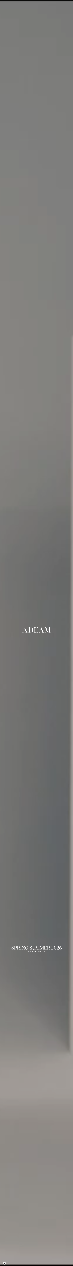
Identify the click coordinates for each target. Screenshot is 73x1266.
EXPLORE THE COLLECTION (36, 951)
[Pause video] (4, 1263)
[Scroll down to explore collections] (36, 1262)
